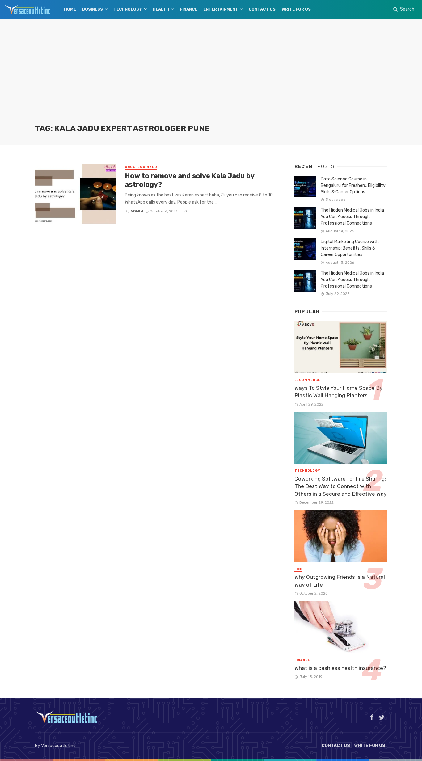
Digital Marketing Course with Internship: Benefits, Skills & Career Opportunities (350, 248)
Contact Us (262, 9)
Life (298, 569)
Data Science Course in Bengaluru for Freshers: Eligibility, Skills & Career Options (353, 185)
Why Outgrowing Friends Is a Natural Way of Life (339, 581)
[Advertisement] (211, 77)
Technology (127, 9)
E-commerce (307, 380)
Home (70, 9)
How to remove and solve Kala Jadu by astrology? (189, 180)
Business (92, 9)
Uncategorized (141, 167)
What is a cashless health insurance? (340, 668)
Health (161, 9)
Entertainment (220, 9)
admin (136, 211)
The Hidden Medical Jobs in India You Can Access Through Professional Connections (352, 217)
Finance (188, 9)
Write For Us (296, 9)
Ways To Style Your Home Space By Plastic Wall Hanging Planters (338, 392)
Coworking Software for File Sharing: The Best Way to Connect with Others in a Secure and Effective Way (340, 486)
